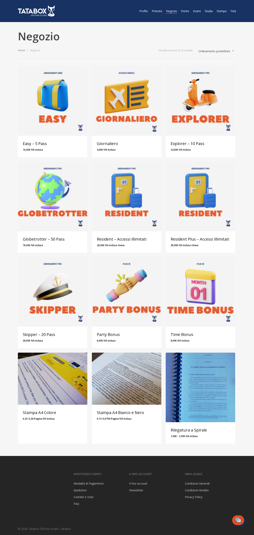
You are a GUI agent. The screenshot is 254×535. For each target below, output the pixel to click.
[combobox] (216, 51)
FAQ (233, 11)
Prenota (157, 11)
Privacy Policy (193, 497)
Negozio (171, 11)
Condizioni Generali (197, 483)
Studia (209, 11)
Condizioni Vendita (197, 490)
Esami (197, 11)
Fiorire (185, 11)
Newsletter (136, 490)
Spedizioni (80, 490)
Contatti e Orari (83, 497)
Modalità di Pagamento (89, 483)
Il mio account (138, 483)
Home (21, 50)
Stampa (222, 11)
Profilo (143, 11)
